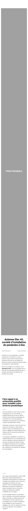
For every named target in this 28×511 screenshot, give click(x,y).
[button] (25, 4)
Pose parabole (14, 171)
